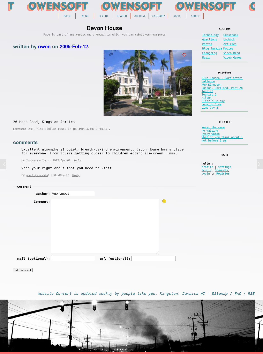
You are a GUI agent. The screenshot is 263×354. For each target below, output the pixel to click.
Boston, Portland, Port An (222, 88)
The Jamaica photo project (88, 34)
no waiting (210, 130)
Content (64, 294)
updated (89, 294)
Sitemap (220, 294)
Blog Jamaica (212, 48)
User (176, 15)
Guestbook (230, 35)
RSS (251, 294)
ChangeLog (209, 53)
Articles (229, 44)
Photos (207, 44)
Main (67, 15)
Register (223, 173)
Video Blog (231, 53)
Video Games (232, 57)
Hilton (206, 97)
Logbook (229, 39)
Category (158, 15)
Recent (103, 15)
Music (206, 57)
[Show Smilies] (164, 201)
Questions (209, 39)
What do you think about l (222, 137)
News (85, 15)
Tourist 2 (209, 94)
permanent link (23, 129)
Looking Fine (211, 104)
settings (224, 167)
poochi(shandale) (37, 175)
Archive (140, 15)
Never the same (213, 127)
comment (24, 186)
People (206, 170)
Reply (77, 160)
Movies (228, 48)
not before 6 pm (214, 140)
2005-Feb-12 (74, 46)
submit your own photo (150, 34)
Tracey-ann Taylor (38, 160)
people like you (138, 294)
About (195, 15)
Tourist (207, 91)
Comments (221, 170)
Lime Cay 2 (210, 107)
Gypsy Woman (211, 134)
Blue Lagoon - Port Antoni (222, 78)
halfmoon (208, 81)
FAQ (237, 294)
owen (44, 46)
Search (122, 15)
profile (207, 167)
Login (206, 173)
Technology (210, 35)
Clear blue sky (213, 101)
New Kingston (211, 84)
